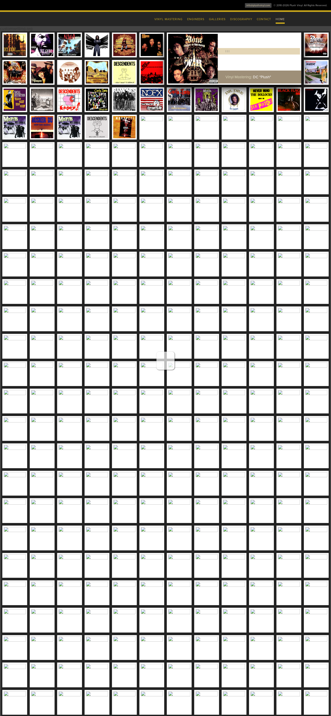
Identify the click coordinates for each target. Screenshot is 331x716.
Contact (264, 19)
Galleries (217, 19)
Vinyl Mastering (168, 19)
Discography (241, 19)
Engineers (196, 19)
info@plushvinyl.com (258, 5)
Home (280, 19)
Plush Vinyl (57, 18)
